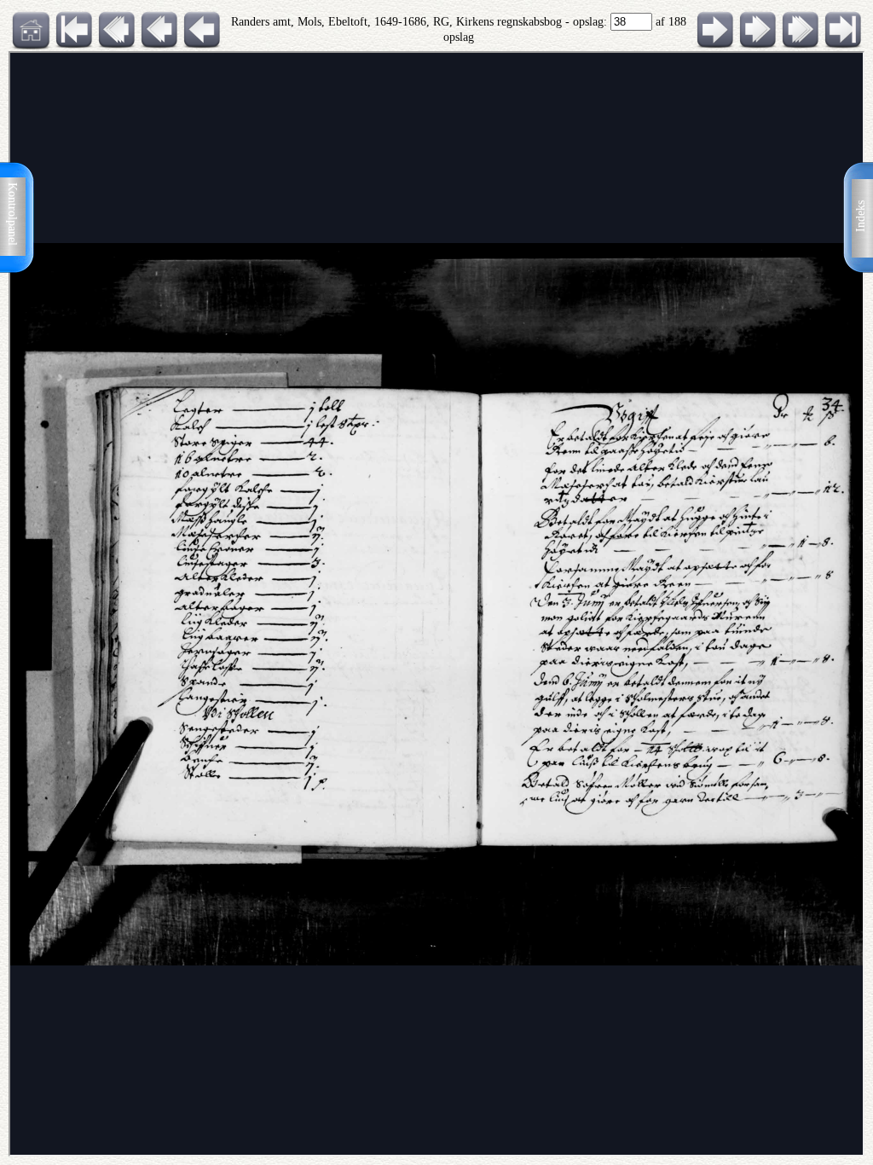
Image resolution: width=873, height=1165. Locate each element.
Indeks (860, 216)
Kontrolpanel (12, 214)
